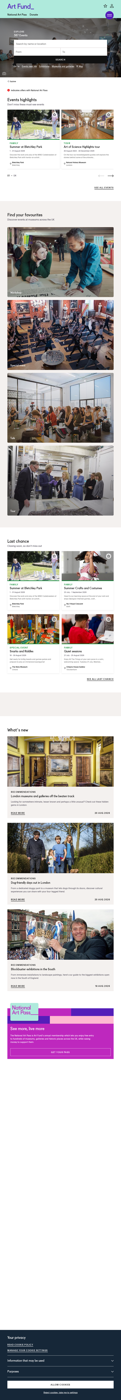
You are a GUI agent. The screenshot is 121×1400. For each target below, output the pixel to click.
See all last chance (100, 678)
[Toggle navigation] (109, 15)
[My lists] (105, 6)
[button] (60, 59)
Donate (34, 14)
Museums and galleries (63, 66)
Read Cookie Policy (20, 1344)
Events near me (29, 66)
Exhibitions (44, 66)
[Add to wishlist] (54, 114)
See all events (104, 187)
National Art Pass (17, 14)
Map (81, 66)
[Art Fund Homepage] (20, 6)
